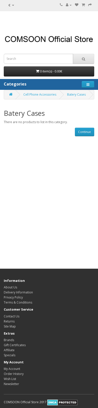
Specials (9, 355)
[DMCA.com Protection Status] (62, 402)
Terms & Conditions (18, 302)
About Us (10, 287)
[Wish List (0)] (76, 5)
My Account (12, 369)
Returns (9, 321)
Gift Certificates (15, 345)
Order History (14, 374)
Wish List (10, 379)
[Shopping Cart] (83, 5)
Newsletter (11, 384)
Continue (84, 132)
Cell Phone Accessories (39, 94)
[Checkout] (90, 5)
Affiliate (9, 350)
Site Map (10, 326)
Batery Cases (76, 94)
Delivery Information (18, 292)
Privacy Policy (13, 297)
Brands (9, 340)
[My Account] (69, 5)
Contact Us (11, 316)
